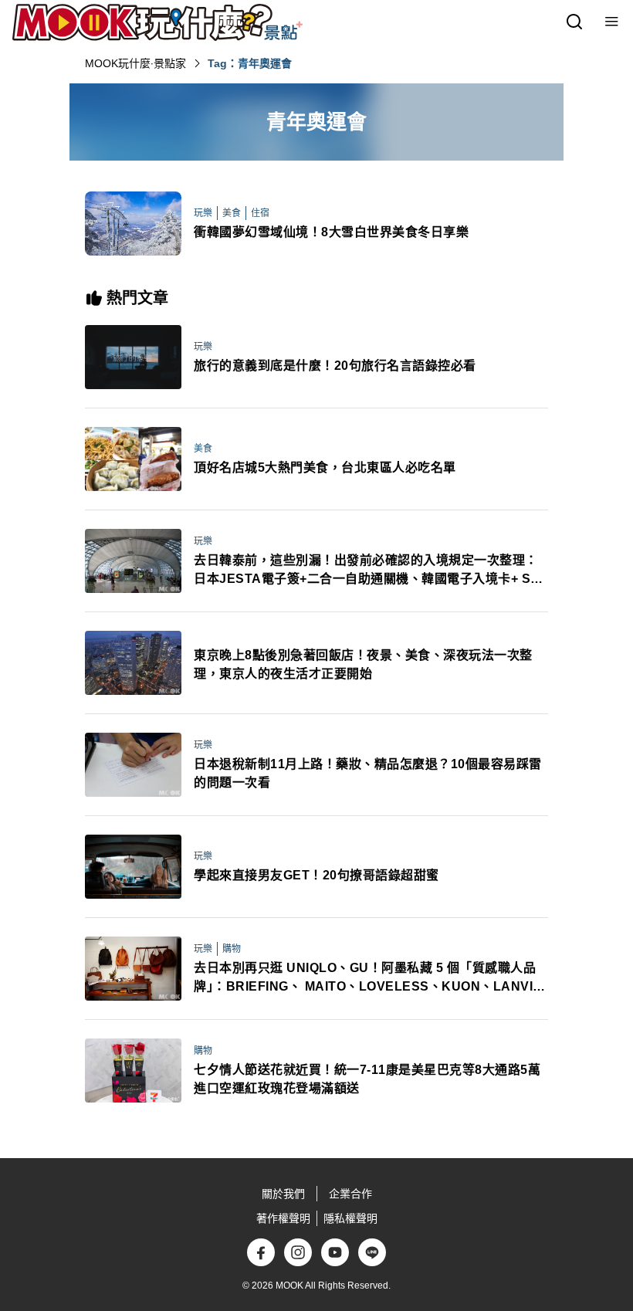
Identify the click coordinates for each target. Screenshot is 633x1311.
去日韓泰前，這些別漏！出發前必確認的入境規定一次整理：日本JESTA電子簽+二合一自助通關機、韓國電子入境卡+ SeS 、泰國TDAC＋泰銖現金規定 (370, 571)
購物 (231, 948)
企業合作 (350, 1193)
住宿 (260, 213)
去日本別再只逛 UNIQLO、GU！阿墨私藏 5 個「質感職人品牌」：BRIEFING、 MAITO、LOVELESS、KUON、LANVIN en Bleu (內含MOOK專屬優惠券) (368, 978)
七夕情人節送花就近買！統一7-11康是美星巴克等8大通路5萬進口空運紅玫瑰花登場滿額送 (367, 1079)
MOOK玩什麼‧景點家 (135, 63)
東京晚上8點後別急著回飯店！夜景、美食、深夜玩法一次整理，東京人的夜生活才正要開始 (363, 664)
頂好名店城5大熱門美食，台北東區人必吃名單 (325, 467)
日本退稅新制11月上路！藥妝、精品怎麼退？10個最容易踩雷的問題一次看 (368, 773)
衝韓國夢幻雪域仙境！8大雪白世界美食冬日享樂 (331, 232)
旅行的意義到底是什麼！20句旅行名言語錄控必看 (335, 365)
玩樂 (203, 213)
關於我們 (283, 1193)
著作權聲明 (283, 1218)
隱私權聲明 (350, 1218)
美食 (231, 213)
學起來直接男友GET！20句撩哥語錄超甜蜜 (316, 875)
